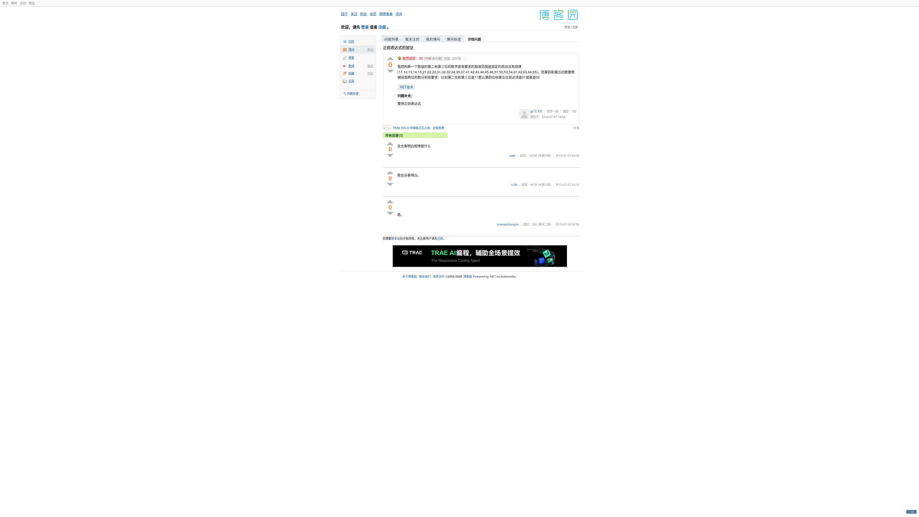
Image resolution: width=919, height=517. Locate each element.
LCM (514, 184)
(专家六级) (544, 155)
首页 (5, 3)
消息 (399, 13)
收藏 (351, 73)
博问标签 (454, 39)
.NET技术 (406, 86)
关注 (354, 13)
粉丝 (363, 13)
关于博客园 (409, 276)
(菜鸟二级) (544, 224)
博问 (351, 49)
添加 (370, 73)
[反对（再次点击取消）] (390, 71)
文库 (351, 81)
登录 (365, 27)
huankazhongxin (508, 224)
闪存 (351, 41)
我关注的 (412, 39)
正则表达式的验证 (398, 47)
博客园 (467, 276)
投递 (370, 66)
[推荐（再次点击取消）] (390, 59)
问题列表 (391, 39)
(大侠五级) (544, 184)
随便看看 (386, 13)
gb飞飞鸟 (536, 111)
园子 (344, 13)
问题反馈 (353, 93)
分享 (576, 128)
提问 (370, 49)
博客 (351, 58)
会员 (23, 3)
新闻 (14, 3)
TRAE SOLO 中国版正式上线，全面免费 (418, 128)
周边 (32, 3)
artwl (512, 155)
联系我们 (425, 276)
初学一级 (552, 111)
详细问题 (474, 39)
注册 (382, 27)
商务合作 (438, 276)
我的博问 (433, 39)
